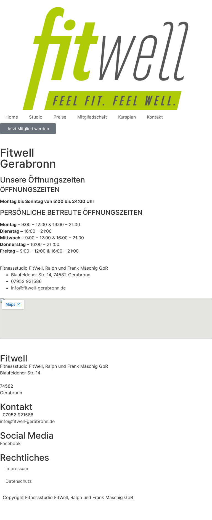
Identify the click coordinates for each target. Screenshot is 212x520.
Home (12, 117)
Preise (60, 117)
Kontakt (155, 117)
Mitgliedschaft (92, 117)
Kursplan (127, 117)
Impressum (17, 468)
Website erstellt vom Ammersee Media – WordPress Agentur (63, 504)
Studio (36, 117)
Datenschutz (19, 481)
